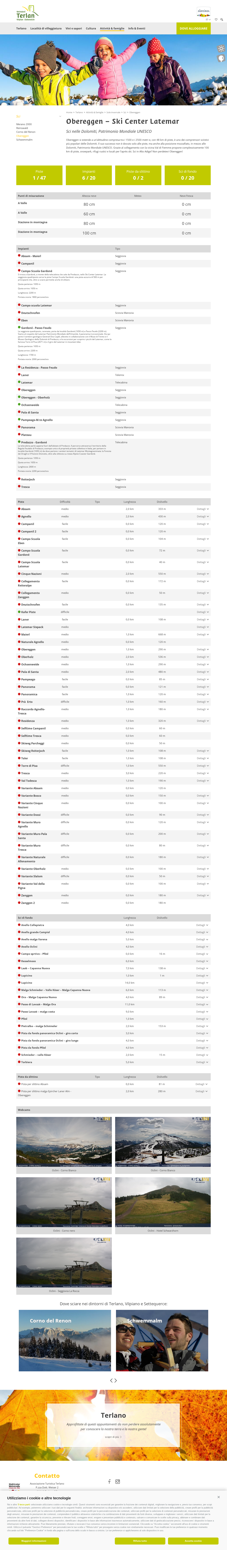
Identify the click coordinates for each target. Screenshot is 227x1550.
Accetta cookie (193, 1541)
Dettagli (201, 509)
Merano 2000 (24, 124)
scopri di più (42, 1352)
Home (69, 112)
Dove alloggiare (193, 28)
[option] (65, 1340)
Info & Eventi (136, 28)
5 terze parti (24, 1504)
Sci (18, 116)
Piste (39, 175)
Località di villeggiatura (46, 28)
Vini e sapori (74, 28)
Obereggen (22, 135)
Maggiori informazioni (33, 1541)
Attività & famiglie (112, 28)
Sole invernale (113, 112)
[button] (218, 1497)
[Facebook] (109, 1482)
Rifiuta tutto (140, 1541)
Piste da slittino (138, 175)
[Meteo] (221, 48)
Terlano (21, 28)
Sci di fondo (188, 175)
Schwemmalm (24, 139)
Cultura (91, 28)
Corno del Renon (25, 131)
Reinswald (22, 128)
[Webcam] (221, 58)
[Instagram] (117, 1482)
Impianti (88, 175)
